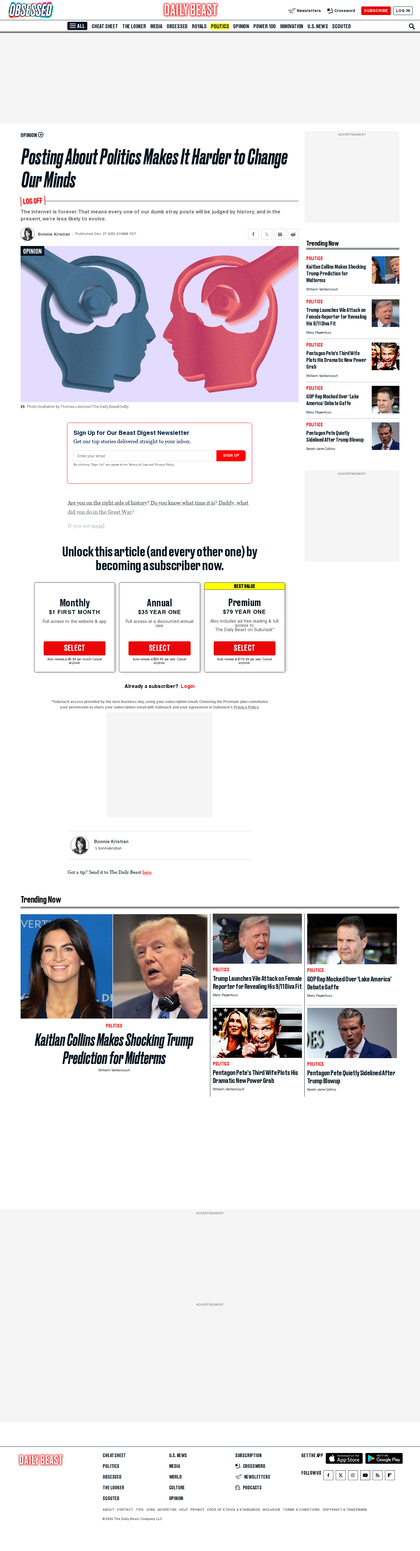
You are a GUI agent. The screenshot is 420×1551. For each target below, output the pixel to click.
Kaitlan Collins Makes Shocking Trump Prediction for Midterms (114, 1049)
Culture (177, 1487)
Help (183, 1509)
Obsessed (177, 26)
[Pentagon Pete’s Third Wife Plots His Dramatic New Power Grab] (385, 368)
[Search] (412, 26)
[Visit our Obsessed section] (50, 10)
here (146, 872)
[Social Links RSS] (377, 1476)
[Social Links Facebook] (328, 1476)
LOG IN (403, 10)
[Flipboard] (389, 1476)
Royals (199, 26)
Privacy (197, 1509)
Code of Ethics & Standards (233, 1509)
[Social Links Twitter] (341, 1476)
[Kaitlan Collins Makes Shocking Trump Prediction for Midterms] (385, 282)
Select (74, 648)
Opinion (241, 26)
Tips (140, 1509)
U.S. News (317, 26)
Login (188, 686)
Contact (125, 1509)
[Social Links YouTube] (365, 1476)
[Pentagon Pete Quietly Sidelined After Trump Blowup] (385, 448)
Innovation (291, 26)
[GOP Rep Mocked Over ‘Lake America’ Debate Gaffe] (385, 411)
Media (156, 26)
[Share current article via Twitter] (266, 234)
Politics (220, 26)
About (108, 1509)
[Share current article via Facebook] (253, 234)
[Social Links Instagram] (353, 1476)
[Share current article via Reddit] (293, 234)
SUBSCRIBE (376, 10)
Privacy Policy (165, 464)
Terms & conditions (301, 1509)
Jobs (150, 1509)
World (175, 1477)
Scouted (341, 26)
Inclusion (271, 1509)
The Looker (134, 26)
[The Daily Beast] (191, 10)
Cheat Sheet (105, 26)
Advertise (167, 1509)
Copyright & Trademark (345, 1509)
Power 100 (264, 26)
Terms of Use (139, 464)
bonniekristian (110, 848)
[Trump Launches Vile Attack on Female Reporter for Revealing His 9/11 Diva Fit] (385, 325)
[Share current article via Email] (280, 234)
